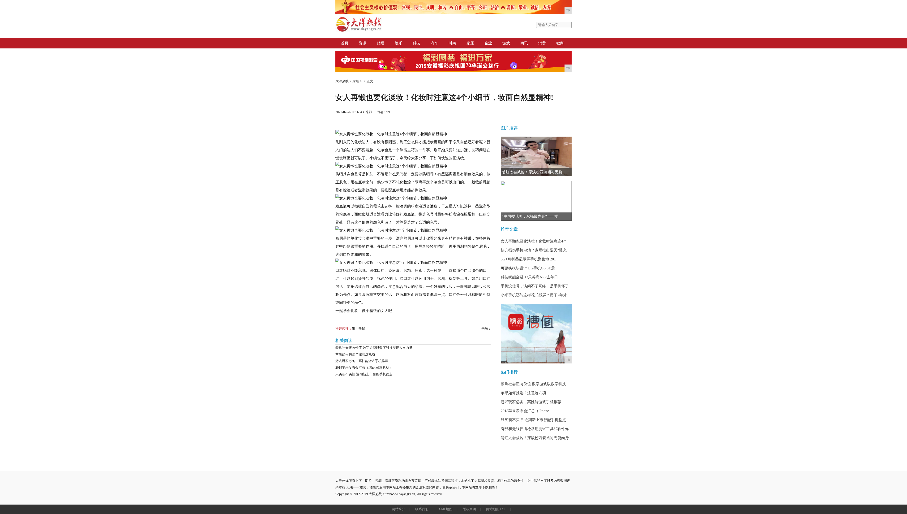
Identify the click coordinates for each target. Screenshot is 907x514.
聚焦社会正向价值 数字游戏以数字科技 (533, 384)
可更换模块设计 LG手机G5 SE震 (528, 268)
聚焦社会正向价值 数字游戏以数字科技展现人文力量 (373, 348)
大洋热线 (342, 81)
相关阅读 (343, 340)
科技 (416, 43)
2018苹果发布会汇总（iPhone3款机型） (364, 367)
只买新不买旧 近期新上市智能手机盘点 (364, 374)
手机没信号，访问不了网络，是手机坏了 (535, 286)
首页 (344, 43)
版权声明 (469, 509)
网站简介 (398, 509)
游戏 (506, 43)
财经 (380, 43)
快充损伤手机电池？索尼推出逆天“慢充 (534, 250)
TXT (502, 509)
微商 (560, 43)
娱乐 (398, 43)
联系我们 (421, 509)
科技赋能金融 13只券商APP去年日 (529, 277)
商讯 (524, 43)
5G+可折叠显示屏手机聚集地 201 (528, 259)
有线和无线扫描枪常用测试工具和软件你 (535, 429)
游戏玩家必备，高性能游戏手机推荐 (361, 361)
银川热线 (358, 328)
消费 (542, 43)
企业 (488, 43)
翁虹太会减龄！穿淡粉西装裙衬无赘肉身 (535, 438)
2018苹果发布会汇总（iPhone (525, 411)
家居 (470, 43)
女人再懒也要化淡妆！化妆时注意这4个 (534, 241)
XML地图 (446, 509)
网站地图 (492, 509)
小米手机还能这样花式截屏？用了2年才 (534, 295)
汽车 (434, 43)
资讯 (362, 43)
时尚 (452, 43)
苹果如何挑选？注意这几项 (355, 354)
